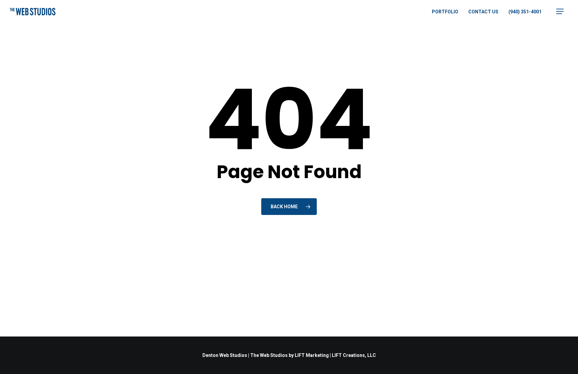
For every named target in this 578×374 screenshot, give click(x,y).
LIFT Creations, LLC (354, 355)
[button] (560, 11)
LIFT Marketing (312, 355)
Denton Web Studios (224, 355)
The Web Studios (269, 355)
